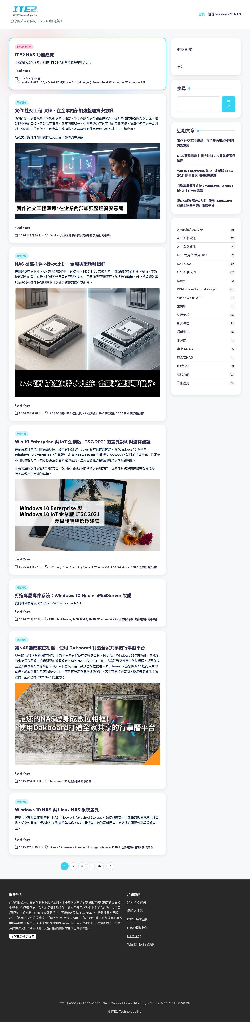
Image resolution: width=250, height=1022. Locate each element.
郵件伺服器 (141, 619)
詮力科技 (152, 567)
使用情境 (183, 315)
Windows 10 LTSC (105, 567)
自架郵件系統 (126, 619)
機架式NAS (185, 357)
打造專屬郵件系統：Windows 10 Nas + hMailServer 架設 (73, 595)
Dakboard (56, 781)
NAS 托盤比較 (73, 413)
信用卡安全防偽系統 (31, 918)
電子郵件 (152, 619)
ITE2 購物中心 (137, 928)
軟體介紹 (21, 433)
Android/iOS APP (190, 230)
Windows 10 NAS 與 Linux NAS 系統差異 (57, 810)
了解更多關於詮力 (22, 936)
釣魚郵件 (106, 235)
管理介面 (139, 847)
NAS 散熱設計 (90, 413)
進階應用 (21, 587)
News (181, 281)
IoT (52, 567)
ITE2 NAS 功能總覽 (34, 55)
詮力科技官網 (136, 902)
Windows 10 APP (135, 82)
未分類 (181, 340)
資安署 (96, 235)
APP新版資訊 (186, 238)
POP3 (83, 619)
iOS (42, 82)
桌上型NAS (185, 349)
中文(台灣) (184, 49)
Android (27, 82)
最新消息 (21, 102)
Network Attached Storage (80, 847)
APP (35, 82)
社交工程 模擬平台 (71, 235)
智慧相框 (86, 781)
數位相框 (75, 781)
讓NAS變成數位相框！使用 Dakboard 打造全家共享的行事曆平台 (80, 647)
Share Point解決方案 (64, 918)
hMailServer (63, 619)
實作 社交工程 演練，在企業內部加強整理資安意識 (64, 110)
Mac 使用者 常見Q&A (192, 255)
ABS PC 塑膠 (57, 413)
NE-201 (50, 82)
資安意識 (87, 235)
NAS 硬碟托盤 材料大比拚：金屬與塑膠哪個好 (60, 264)
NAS (66, 781)
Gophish (55, 235)
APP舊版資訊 (186, 247)
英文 (180, 67)
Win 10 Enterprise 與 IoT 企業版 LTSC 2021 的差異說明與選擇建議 (83, 441)
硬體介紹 (21, 255)
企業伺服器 (128, 847)
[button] (110, 866)
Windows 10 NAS (127, 567)
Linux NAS (56, 847)
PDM (197, 289)
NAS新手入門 (24, 46)
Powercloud (100, 82)
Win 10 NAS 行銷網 (140, 944)
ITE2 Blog (134, 936)
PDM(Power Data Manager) (73, 82)
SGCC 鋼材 (122, 413)
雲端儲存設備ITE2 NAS (76, 913)
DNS (52, 619)
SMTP (92, 619)
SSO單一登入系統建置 (98, 918)
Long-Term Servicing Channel (74, 567)
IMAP (75, 619)
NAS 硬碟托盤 (107, 413)
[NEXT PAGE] (110, 866)
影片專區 (183, 323)
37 (100, 866)
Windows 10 (116, 82)
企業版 (143, 567)
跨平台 (149, 847)
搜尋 (181, 88)
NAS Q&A (184, 264)
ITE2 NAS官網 (137, 919)
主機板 (181, 306)
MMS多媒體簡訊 (44, 913)
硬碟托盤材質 (137, 413)
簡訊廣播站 (135, 911)
